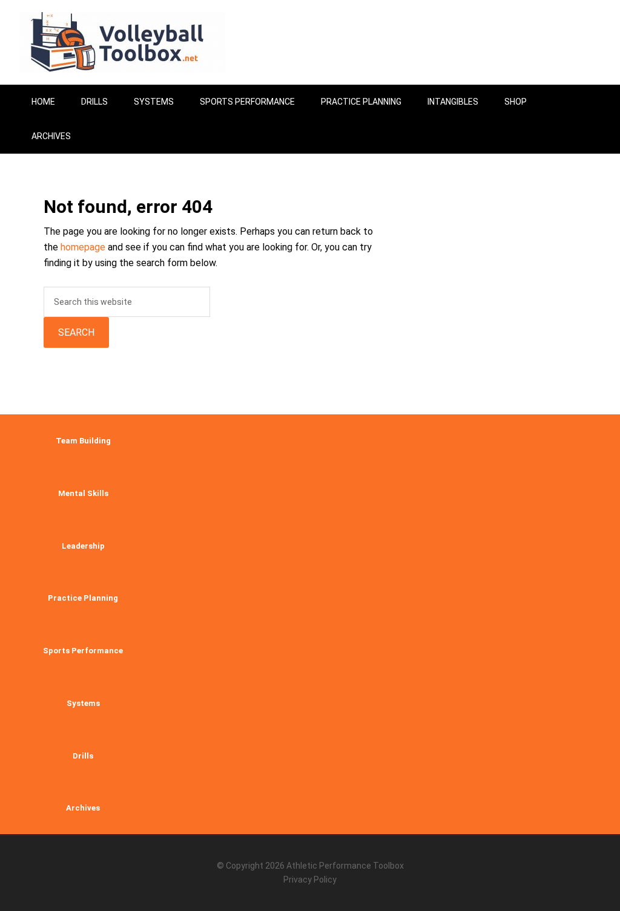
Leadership (83, 545)
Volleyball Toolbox (122, 42)
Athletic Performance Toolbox (345, 865)
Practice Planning (83, 597)
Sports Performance (83, 650)
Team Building (83, 440)
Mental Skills (83, 493)
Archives (83, 807)
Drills (83, 755)
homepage (83, 247)
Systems (83, 703)
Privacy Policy (310, 879)
